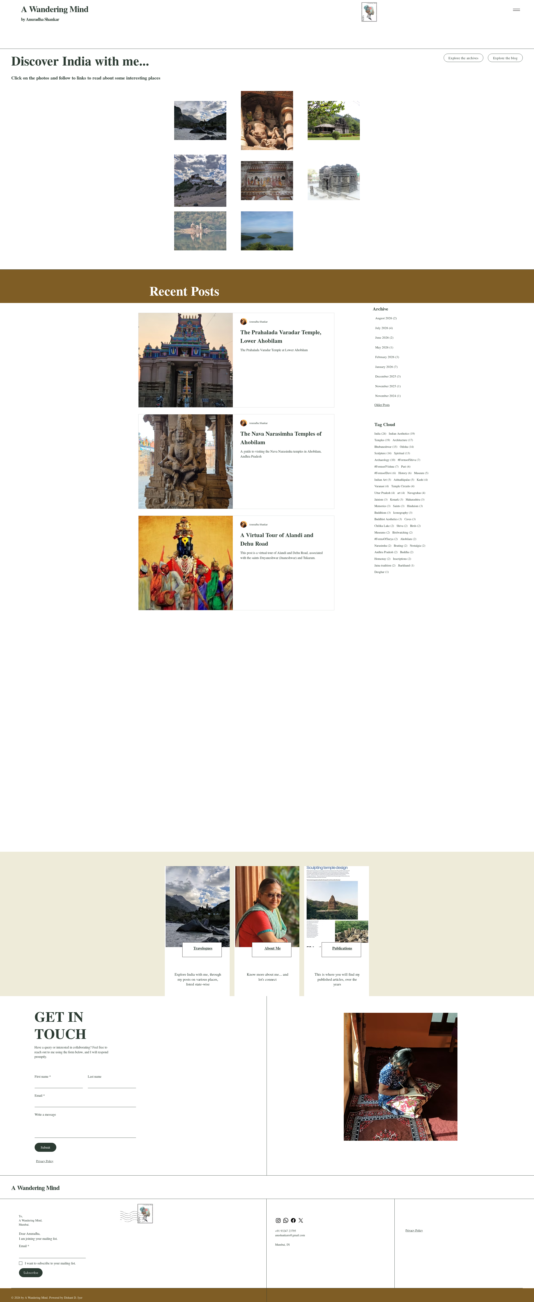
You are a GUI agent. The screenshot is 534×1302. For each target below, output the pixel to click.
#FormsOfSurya (386, 539)
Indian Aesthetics (402, 433)
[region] (197, 933)
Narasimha (382, 546)
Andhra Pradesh (386, 552)
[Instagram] (278, 1220)
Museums (382, 532)
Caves (410, 519)
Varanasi (381, 486)
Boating (400, 546)
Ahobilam (408, 539)
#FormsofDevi (385, 473)
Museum (421, 473)
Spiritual (402, 453)
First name (43, 1076)
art (401, 493)
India (380, 433)
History (405, 473)
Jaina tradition (384, 565)
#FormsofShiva (409, 460)
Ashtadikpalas (404, 480)
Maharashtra (415, 499)
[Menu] (516, 9)
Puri (406, 466)
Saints (398, 506)
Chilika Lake (384, 526)
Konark (396, 499)
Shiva (402, 526)
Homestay (382, 559)
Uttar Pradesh (384, 493)
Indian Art (382, 480)
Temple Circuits (402, 486)
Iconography (402, 513)
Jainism (381, 499)
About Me (272, 948)
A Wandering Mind (35, 1187)
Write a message (45, 1114)
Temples (382, 440)
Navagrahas (416, 493)
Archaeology (384, 460)
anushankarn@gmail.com (290, 1235)
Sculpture (383, 453)
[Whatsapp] (286, 1220)
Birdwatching (402, 532)
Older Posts (382, 404)
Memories (382, 506)
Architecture (403, 440)
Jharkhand (406, 565)
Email (40, 1095)
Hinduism (415, 506)
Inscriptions (402, 559)
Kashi (422, 480)
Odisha (407, 447)
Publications (342, 948)
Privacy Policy (44, 1161)
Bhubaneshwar (385, 447)
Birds (415, 526)
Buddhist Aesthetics (388, 519)
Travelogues (202, 948)
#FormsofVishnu (386, 466)
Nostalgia (417, 546)
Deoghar (381, 572)
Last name (94, 1076)
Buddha (406, 552)
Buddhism (382, 513)
